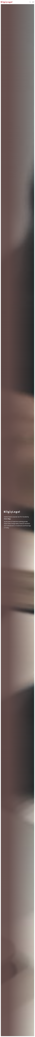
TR (30, 2)
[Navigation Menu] (33, 2)
